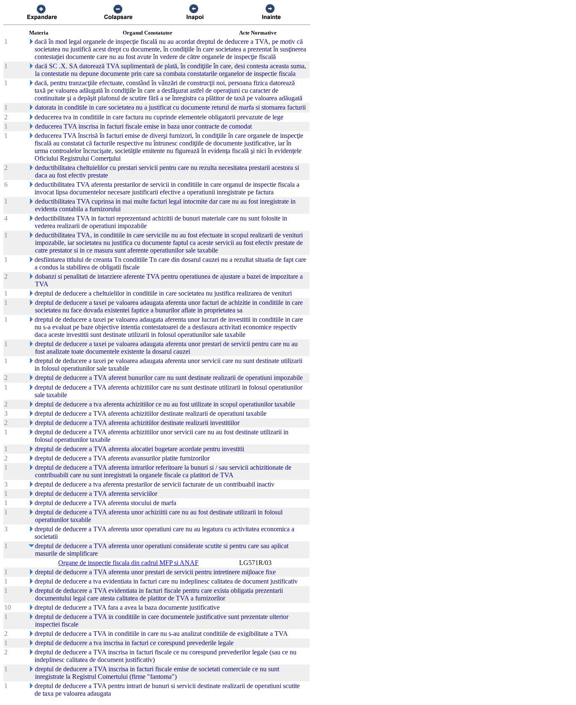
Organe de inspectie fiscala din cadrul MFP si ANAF (128, 562)
